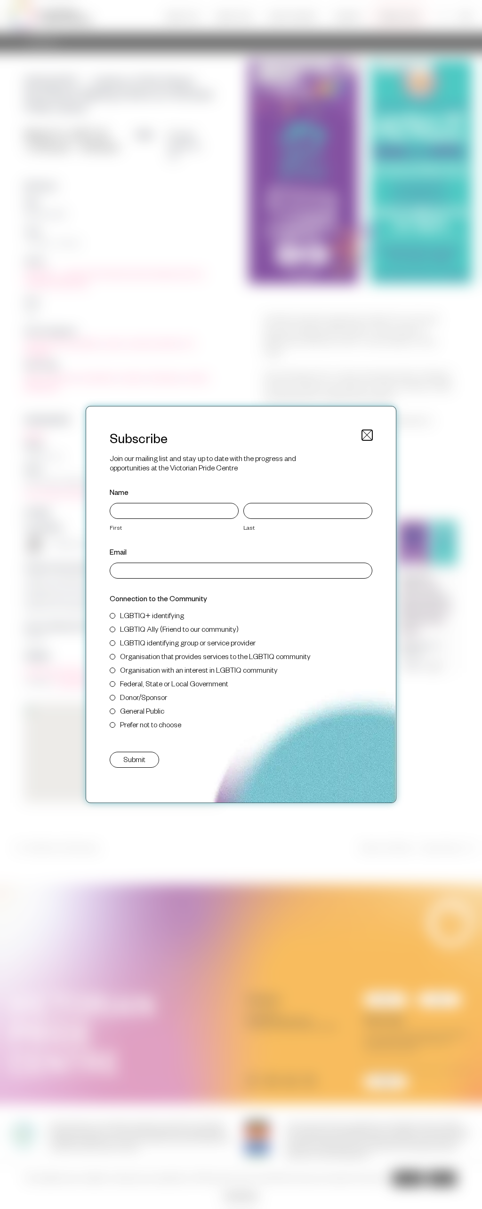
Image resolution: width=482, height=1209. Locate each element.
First (116, 527)
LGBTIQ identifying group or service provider (188, 642)
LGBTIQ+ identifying (152, 615)
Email (118, 551)
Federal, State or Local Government (174, 683)
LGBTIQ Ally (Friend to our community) (179, 628)
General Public (142, 710)
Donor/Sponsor (143, 696)
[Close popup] (367, 435)
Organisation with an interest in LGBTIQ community (199, 669)
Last (249, 527)
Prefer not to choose (150, 724)
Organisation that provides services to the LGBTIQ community (215, 656)
